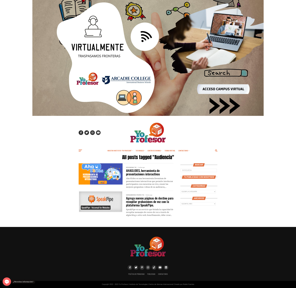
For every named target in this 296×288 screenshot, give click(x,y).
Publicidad (151, 274)
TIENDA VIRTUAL (170, 150)
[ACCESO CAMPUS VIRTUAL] (148, 115)
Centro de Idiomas (154, 150)
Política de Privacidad (136, 274)
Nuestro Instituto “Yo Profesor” (120, 150)
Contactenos (183, 150)
